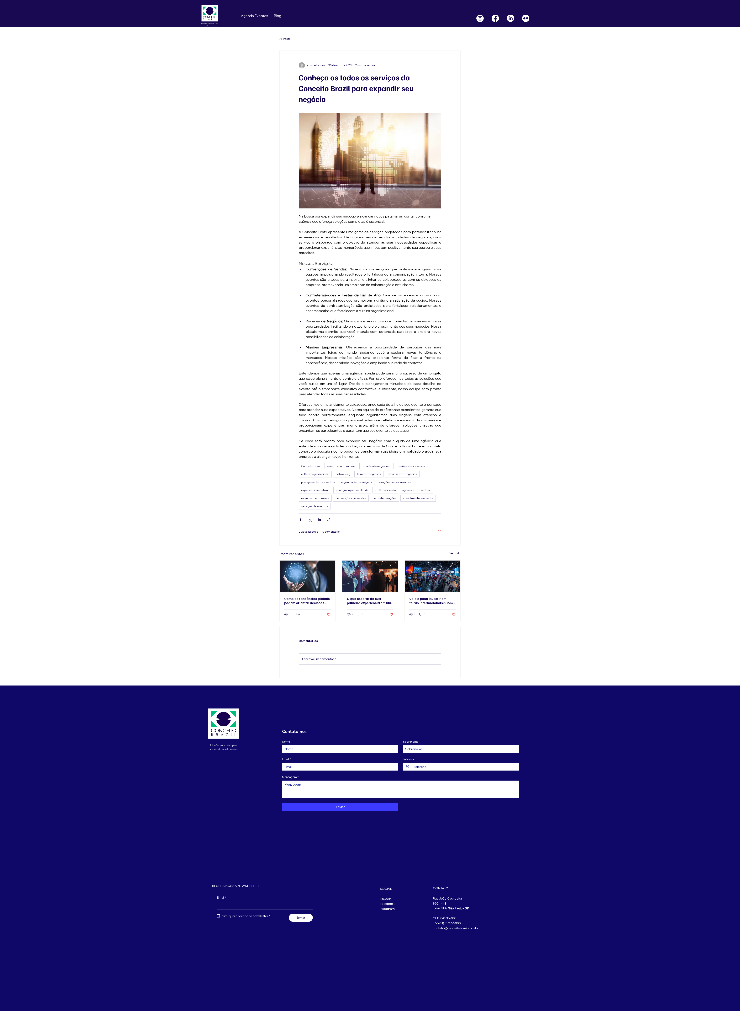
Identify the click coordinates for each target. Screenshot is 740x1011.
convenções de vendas (351, 498)
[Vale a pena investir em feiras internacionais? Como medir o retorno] (432, 576)
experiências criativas (315, 490)
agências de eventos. (416, 490)
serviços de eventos (314, 506)
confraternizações (384, 498)
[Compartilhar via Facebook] (300, 520)
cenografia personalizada (352, 490)
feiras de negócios (369, 474)
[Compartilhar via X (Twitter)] (310, 520)
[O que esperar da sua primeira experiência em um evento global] (370, 576)
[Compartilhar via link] (329, 520)
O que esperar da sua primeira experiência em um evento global (369, 600)
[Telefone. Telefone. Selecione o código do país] (409, 766)
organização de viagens (356, 482)
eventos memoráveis (315, 498)
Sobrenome (411, 741)
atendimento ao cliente (418, 498)
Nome (286, 741)
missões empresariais (410, 466)
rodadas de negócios (375, 466)
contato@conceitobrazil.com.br (455, 928)
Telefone (408, 759)
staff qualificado (385, 490)
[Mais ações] (439, 65)
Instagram (387, 909)
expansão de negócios (402, 474)
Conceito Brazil (310, 466)
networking (343, 474)
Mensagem (290, 777)
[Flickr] (525, 18)
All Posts (285, 38)
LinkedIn (386, 899)
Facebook (387, 904)
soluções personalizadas (394, 482)
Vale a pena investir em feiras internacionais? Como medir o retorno (432, 600)
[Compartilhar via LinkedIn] (319, 520)
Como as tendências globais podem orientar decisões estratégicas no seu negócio (307, 600)
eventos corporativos (341, 466)
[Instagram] (480, 18)
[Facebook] (495, 18)
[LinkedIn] (510, 18)
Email (286, 759)
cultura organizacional (315, 474)
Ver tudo (455, 553)
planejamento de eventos (318, 482)
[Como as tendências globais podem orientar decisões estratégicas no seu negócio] (307, 576)
